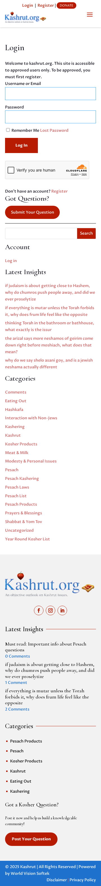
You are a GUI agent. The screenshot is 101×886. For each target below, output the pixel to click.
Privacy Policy (83, 880)
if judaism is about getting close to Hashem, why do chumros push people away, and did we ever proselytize (50, 292)
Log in (11, 260)
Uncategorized (19, 530)
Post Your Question (31, 839)
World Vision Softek (30, 873)
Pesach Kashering (22, 478)
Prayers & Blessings (23, 513)
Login (27, 5)
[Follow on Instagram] (50, 610)
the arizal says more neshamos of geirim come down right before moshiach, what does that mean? (49, 345)
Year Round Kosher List (27, 539)
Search (86, 233)
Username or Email (23, 83)
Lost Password (54, 130)
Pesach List (16, 496)
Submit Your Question (32, 212)
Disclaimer (57, 880)
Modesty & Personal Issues (31, 461)
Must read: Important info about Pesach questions (45, 647)
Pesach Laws (17, 487)
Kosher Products (21, 444)
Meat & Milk (16, 452)
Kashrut (13, 435)
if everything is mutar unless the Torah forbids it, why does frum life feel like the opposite (47, 697)
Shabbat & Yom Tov (23, 521)
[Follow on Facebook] (38, 610)
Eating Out (15, 401)
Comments (15, 392)
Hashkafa (14, 409)
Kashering (15, 426)
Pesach (12, 470)
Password (14, 107)
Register (46, 5)
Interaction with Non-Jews (31, 418)
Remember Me (25, 130)
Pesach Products (21, 504)
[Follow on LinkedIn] (62, 610)
